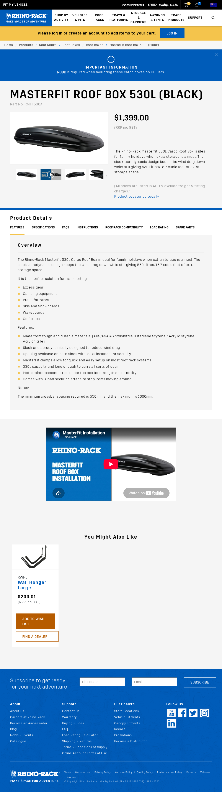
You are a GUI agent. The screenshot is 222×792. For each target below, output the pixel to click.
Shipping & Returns (77, 741)
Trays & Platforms (118, 17)
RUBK (61, 72)
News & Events (21, 735)
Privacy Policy (103, 772)
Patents (191, 772)
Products (26, 45)
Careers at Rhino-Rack (27, 717)
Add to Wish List (33, 621)
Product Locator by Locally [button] (136, 196)
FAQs (65, 227)
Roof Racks (99, 17)
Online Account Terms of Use (84, 753)
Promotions (123, 735)
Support (195, 18)
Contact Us (71, 711)
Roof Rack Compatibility (124, 227)
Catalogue (18, 741)
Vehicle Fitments (127, 717)
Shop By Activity (61, 17)
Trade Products (176, 17)
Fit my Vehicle (15, 5)
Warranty (69, 717)
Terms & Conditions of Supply (85, 747)
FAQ (65, 729)
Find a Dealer (34, 637)
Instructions (87, 227)
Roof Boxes (71, 45)
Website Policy (123, 772)
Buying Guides (73, 723)
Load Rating (159, 227)
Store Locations (126, 711)
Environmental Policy (169, 772)
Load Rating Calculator (80, 735)
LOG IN (172, 33)
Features (17, 227)
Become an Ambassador (28, 723)
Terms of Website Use (77, 772)
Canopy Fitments (127, 723)
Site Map (72, 777)
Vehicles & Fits (80, 17)
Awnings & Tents (157, 17)
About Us (17, 711)
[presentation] (107, 176)
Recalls (120, 729)
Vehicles (205, 772)
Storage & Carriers (139, 17)
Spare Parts (185, 227)
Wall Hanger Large (32, 585)
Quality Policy (145, 772)
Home (8, 45)
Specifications (43, 227)
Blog (13, 729)
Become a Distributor (130, 741)
